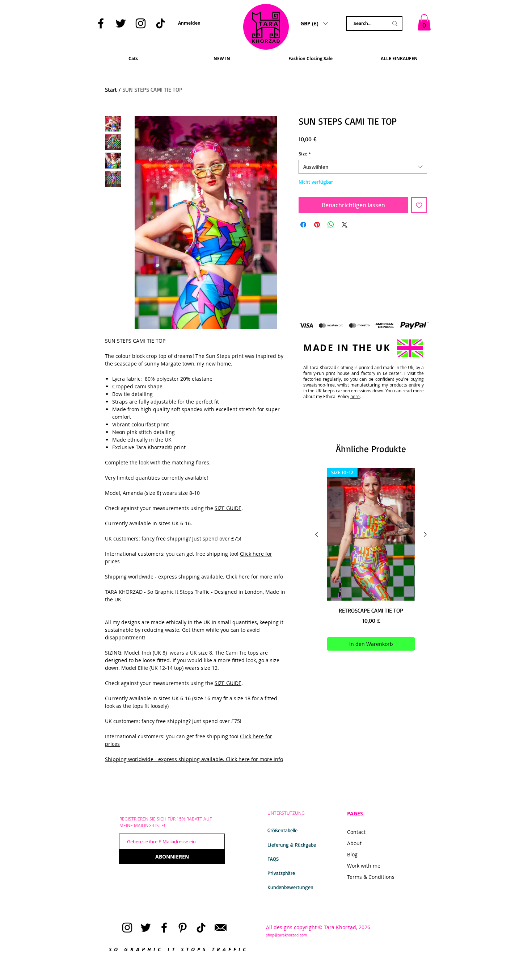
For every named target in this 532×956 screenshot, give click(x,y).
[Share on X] (344, 224)
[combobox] (363, 167)
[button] (101, 42)
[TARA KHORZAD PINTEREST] (182, 927)
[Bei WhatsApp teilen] (330, 224)
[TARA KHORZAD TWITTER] (120, 23)
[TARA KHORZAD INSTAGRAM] (140, 23)
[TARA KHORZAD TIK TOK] (160, 23)
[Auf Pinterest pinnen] (317, 224)
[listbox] (314, 23)
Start (111, 89)
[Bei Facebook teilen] (303, 224)
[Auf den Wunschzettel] (419, 205)
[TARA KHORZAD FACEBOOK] (100, 23)
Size (305, 153)
